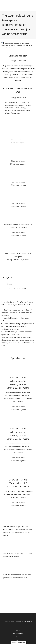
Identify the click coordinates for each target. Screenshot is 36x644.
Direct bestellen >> (18, 140)
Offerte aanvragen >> (18, 142)
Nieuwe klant (13, 289)
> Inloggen (14, 60)
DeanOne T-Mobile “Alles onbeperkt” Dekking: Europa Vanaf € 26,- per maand (18, 382)
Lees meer (5, 315)
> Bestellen (22, 60)
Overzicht (22, 289)
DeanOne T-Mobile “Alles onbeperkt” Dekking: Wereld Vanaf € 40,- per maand (18, 434)
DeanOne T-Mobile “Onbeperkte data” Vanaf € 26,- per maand (18, 483)
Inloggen (10, 284)
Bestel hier (16, 329)
